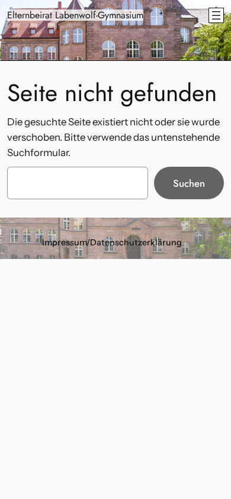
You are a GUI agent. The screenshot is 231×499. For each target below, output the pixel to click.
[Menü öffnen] (216, 15)
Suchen (189, 183)
